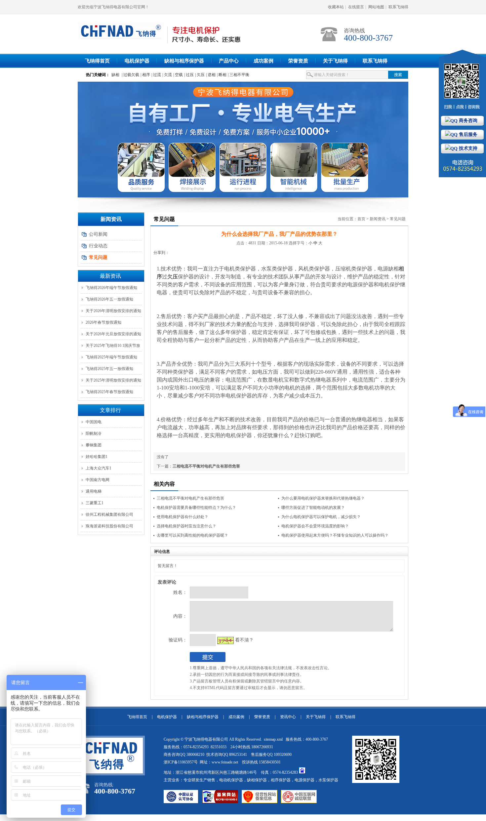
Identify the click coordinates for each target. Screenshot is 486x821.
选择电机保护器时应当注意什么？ (186, 526)
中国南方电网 (97, 479)
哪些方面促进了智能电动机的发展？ (313, 507)
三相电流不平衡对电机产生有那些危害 (206, 466)
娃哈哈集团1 (96, 456)
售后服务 (467, 134)
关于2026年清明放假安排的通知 (113, 310)
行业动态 (98, 245)
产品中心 (229, 60)
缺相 (115, 74)
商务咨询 (467, 120)
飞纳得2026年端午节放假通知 (111, 287)
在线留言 (356, 7)
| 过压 (189, 74)
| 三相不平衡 (238, 74)
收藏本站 (336, 7)
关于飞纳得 (335, 60)
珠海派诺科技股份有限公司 (109, 526)
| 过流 (156, 74)
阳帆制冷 (93, 433)
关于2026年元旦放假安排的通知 (113, 334)
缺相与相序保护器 (184, 60)
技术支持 (467, 148)
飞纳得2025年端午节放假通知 (111, 357)
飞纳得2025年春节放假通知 (109, 392)
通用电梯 (93, 491)
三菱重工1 (94, 503)
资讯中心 (288, 717)
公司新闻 (98, 234)
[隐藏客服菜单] (462, 82)
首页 (361, 219)
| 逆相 (211, 74)
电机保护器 (137, 60)
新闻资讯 (377, 219)
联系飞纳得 (398, 7)
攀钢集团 (93, 445)
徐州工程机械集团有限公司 (109, 514)
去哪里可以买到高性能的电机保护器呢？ (192, 535)
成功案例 (263, 60)
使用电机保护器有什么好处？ (182, 516)
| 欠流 (167, 74)
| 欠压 (200, 74)
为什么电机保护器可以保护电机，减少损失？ (321, 516)
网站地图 (376, 7)
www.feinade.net (225, 762)
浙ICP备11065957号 (181, 762)
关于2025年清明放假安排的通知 (113, 380)
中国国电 (93, 422)
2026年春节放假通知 (103, 322)
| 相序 (145, 74)
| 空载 (178, 74)
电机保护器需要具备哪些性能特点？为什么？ (196, 507)
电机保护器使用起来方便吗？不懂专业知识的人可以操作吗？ (334, 535)
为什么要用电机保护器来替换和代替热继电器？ (323, 498)
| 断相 (221, 74)
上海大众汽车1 (98, 468)
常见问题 (398, 219)
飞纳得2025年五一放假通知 (109, 368)
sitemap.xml (274, 739)
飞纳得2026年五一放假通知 (109, 299)
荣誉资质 (298, 60)
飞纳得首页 (97, 60)
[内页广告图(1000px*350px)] (243, 139)
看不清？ (244, 639)
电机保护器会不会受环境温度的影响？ (315, 526)
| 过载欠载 (130, 74)
